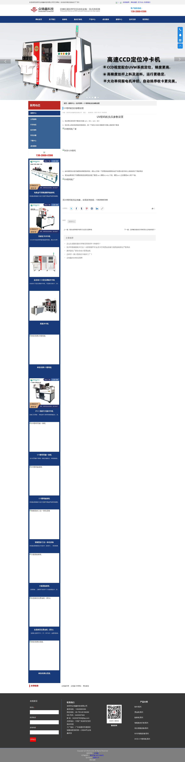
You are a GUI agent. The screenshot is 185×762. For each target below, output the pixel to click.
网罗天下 (96, 757)
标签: (64, 220)
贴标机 (64, 19)
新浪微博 (126, 2)
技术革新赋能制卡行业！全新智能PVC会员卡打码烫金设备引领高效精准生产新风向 (98, 247)
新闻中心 (119, 19)
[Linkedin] (97, 208)
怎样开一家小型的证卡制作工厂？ (79, 254)
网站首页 (39, 19)
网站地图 (134, 2)
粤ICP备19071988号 (97, 755)
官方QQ (140, 2)
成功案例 (105, 19)
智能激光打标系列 (141, 723)
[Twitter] (71, 208)
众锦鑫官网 (65, 686)
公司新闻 (33, 119)
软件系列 (137, 707)
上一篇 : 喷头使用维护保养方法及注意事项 (78, 229)
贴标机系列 (138, 717)
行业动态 (33, 124)
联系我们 (147, 2)
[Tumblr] (82, 208)
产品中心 (92, 19)
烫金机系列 (138, 712)
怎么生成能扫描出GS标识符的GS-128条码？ (84, 243)
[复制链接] (102, 208)
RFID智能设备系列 (141, 733)
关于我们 (52, 19)
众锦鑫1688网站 (76, 686)
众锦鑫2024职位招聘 (74, 257)
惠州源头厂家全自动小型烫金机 (79, 250)
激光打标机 (78, 19)
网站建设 (86, 686)
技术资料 (33, 130)
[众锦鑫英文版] (121, 2)
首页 (65, 103)
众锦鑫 (96, 753)
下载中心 (33, 141)
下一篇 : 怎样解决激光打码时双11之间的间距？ (140, 229)
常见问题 (33, 135)
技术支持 (132, 19)
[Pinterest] (87, 208)
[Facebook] (76, 208)
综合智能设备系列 (141, 728)
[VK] (92, 208)
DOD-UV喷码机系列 (142, 739)
